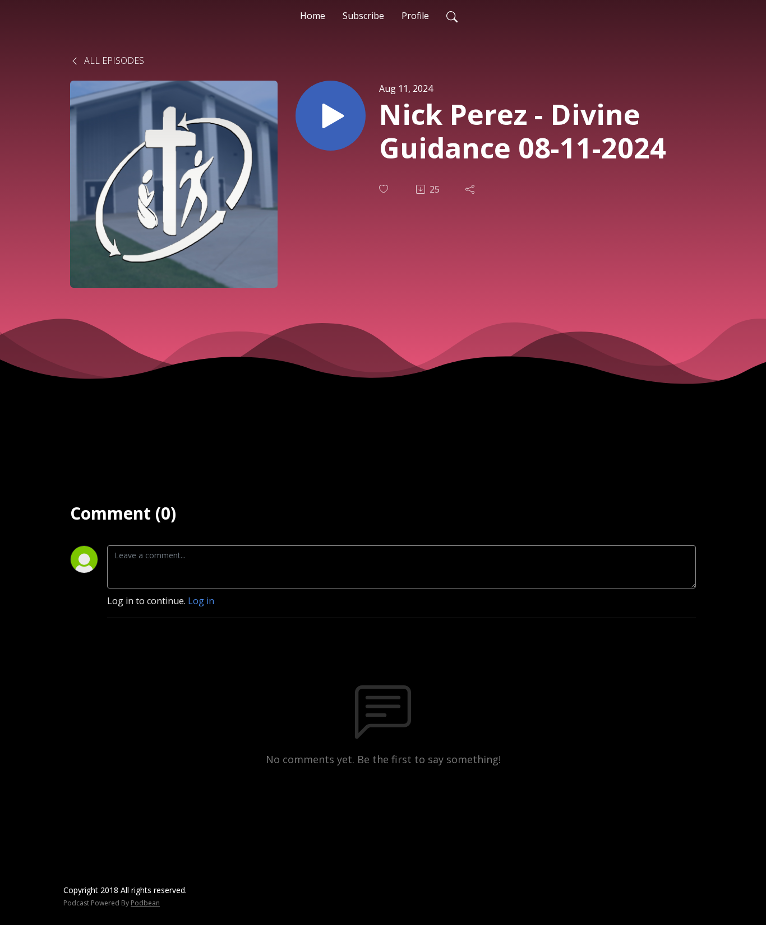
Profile (415, 16)
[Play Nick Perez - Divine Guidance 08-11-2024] (331, 116)
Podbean (145, 903)
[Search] (452, 15)
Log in (201, 601)
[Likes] (384, 189)
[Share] (471, 189)
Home (312, 16)
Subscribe (363, 16)
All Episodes (113, 60)
